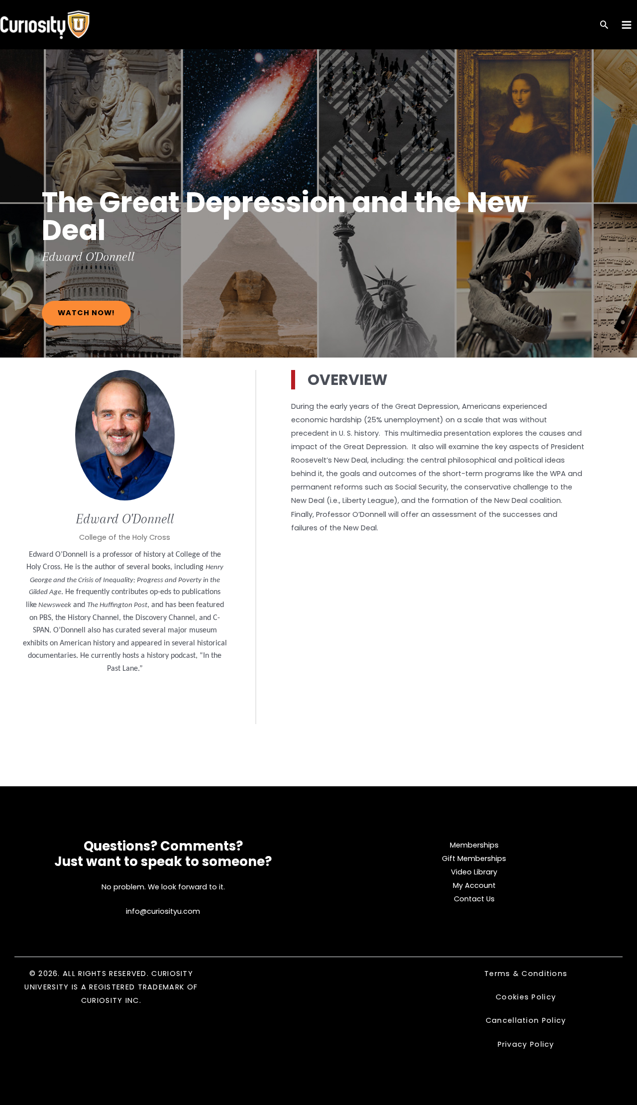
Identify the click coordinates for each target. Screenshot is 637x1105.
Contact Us (474, 899)
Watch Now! (86, 313)
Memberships (474, 845)
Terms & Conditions (525, 974)
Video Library (474, 872)
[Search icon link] (604, 25)
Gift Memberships (474, 858)
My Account (474, 885)
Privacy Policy (526, 1044)
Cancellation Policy (526, 1020)
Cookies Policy (526, 997)
